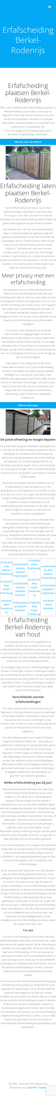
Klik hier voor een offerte (28, 141)
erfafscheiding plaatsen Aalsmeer (20, 606)
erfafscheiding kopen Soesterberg (34, 587)
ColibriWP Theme (36, 1087)
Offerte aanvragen (28, 405)
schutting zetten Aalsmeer (48, 604)
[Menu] (49, 7)
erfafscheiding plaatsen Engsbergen (48, 589)
